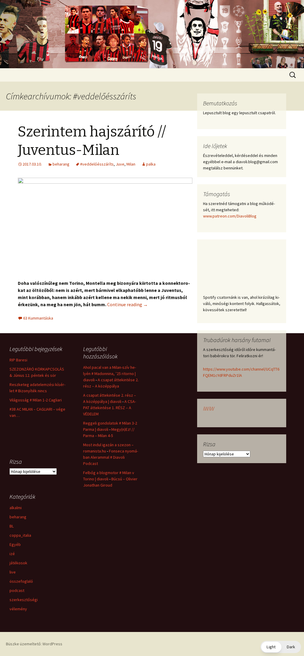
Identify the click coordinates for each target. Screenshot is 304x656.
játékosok (18, 563)
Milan (130, 164)
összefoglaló (21, 581)
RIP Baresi (18, 360)
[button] (280, 647)
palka (151, 164)
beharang (61, 164)
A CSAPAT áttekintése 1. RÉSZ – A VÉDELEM (109, 408)
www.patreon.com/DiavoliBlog (229, 216)
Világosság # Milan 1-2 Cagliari (36, 400)
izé (12, 553)
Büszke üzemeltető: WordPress (34, 644)
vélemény (18, 608)
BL (12, 526)
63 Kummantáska (38, 318)
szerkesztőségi (24, 599)
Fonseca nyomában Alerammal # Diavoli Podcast (110, 457)
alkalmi (16, 507)
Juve (120, 164)
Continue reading (127, 304)
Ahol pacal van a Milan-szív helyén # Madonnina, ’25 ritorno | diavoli (109, 373)
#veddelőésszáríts (97, 164)
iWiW (208, 408)
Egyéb (15, 544)
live (13, 572)
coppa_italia (20, 535)
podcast (17, 590)
